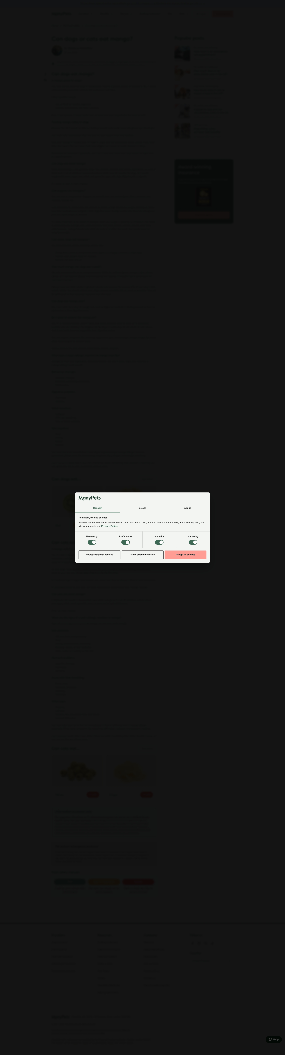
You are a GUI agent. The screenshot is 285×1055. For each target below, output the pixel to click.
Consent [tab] (97, 508)
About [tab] (187, 508)
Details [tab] (142, 508)
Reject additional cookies (99, 554)
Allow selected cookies (142, 554)
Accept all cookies (185, 554)
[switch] (125, 542)
